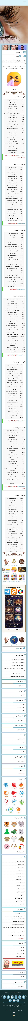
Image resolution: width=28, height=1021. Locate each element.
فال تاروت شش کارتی (19, 886)
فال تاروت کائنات (20, 870)
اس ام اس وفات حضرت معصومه (17, 665)
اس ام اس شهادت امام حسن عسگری (17, 676)
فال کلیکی (22, 751)
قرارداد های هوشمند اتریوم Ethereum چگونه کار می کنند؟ (14, 928)
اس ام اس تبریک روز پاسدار (18, 673)
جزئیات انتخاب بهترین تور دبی (18, 924)
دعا (23, 742)
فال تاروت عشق (21, 895)
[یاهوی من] (23, 997)
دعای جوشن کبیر (20, 739)
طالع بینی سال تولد (20, 852)
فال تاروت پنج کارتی (20, 883)
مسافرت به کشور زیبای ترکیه (18, 921)
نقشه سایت (8, 1010)
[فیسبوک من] (15, 997)
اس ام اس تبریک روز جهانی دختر (17, 659)
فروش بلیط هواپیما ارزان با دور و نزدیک (16, 935)
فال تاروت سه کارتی (20, 876)
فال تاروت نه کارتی (20, 889)
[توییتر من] (4, 997)
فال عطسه (13, 22)
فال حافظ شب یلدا (20, 954)
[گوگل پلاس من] (17, 1000)
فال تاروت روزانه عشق (19, 898)
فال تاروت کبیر (21, 864)
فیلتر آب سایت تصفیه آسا (19, 913)
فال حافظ (22, 947)
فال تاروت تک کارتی (20, 873)
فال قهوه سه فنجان (20, 708)
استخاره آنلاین (21, 686)
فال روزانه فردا (21, 986)
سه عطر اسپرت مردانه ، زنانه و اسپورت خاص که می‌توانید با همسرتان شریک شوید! (15, 917)
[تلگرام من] (19, 997)
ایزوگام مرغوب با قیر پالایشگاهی (17, 932)
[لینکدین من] (10, 1000)
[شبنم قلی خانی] (6, 48)
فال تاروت (22, 904)
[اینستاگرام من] (12, 997)
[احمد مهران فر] (22, 48)
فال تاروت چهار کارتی (20, 880)
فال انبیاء (22, 695)
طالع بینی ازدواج (21, 730)
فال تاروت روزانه (20, 861)
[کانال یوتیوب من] (14, 1000)
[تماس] (8, 997)
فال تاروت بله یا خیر (20, 901)
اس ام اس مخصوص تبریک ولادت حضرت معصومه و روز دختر (14, 669)
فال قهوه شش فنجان (20, 711)
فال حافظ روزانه (21, 950)
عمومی (17, 648)
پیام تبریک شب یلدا (20, 957)
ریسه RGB (22, 770)
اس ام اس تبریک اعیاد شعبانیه (18, 662)
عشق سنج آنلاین (21, 761)
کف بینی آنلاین (21, 720)
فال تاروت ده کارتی (20, 892)
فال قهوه (22, 704)
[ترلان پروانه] (14, 48)
